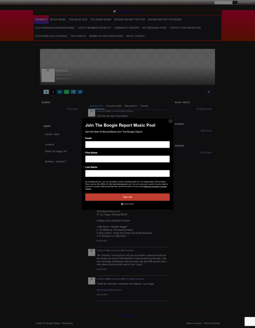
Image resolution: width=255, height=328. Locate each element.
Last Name (91, 167)
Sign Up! (127, 197)
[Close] (170, 121)
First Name (91, 152)
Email (88, 138)
